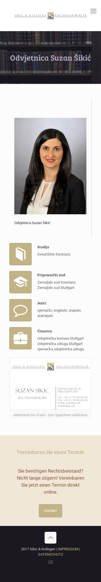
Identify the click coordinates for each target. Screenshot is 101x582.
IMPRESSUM (68, 549)
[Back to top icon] (50, 538)
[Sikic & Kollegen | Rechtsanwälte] (50, 15)
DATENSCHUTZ (50, 554)
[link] (50, 387)
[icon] (51, 562)
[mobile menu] (93, 11)
